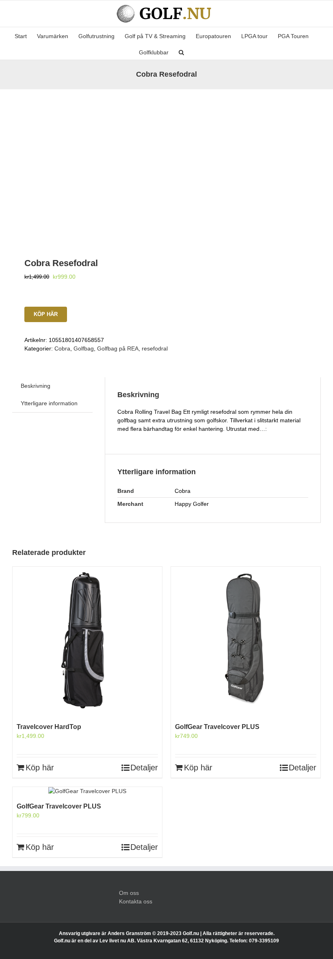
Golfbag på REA (117, 348)
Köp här (46, 314)
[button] (181, 51)
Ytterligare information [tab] (49, 403)
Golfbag (84, 348)
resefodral (155, 348)
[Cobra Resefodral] (86, 163)
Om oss (129, 893)
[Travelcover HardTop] (87, 641)
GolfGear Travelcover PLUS (217, 726)
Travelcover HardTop (49, 726)
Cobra (62, 348)
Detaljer (144, 767)
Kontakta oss (135, 901)
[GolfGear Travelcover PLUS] (245, 641)
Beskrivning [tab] (35, 386)
